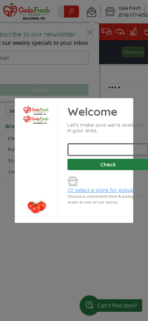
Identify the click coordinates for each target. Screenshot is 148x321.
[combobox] (107, 149)
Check (108, 164)
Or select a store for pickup (100, 190)
